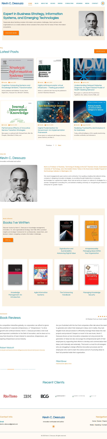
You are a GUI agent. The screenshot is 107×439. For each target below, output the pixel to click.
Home (30, 3)
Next (59, 145)
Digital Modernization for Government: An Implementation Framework (51, 130)
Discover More (11, 33)
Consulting (69, 3)
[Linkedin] (102, 3)
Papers (60, 3)
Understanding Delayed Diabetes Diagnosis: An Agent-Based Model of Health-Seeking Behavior (89, 87)
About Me (44, 3)
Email (2, 421)
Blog (36, 3)
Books (53, 3)
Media (87, 3)
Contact (95, 3)
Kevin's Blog (100, 51)
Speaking (79, 3)
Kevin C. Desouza (12, 3)
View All (8, 240)
